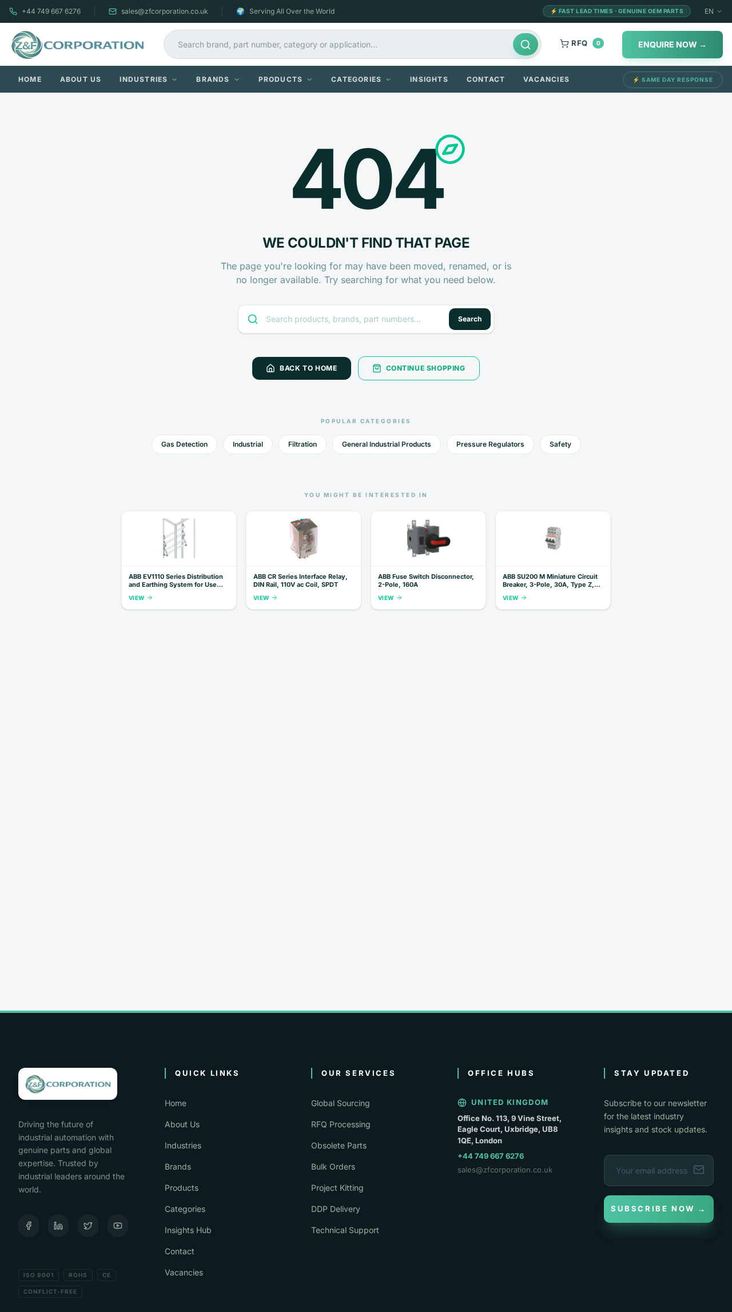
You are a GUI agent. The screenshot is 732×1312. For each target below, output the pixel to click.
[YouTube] (118, 1225)
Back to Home (308, 368)
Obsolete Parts (339, 1145)
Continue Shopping (426, 368)
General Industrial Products (386, 444)
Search (470, 319)
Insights (429, 79)
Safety (560, 444)
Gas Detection (184, 444)
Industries (144, 79)
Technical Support (345, 1230)
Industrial (248, 444)
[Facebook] (28, 1225)
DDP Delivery (335, 1209)
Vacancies (546, 79)
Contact (486, 79)
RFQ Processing (341, 1124)
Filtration (302, 444)
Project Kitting (337, 1187)
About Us (81, 79)
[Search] (525, 44)
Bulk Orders (333, 1166)
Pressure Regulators (490, 444)
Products (280, 79)
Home (30, 79)
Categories (356, 79)
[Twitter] (88, 1225)
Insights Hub (188, 1230)
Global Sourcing (340, 1103)
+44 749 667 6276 (51, 11)
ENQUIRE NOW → (672, 44)
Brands (212, 79)
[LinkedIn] (58, 1225)
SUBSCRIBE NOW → (659, 1208)
